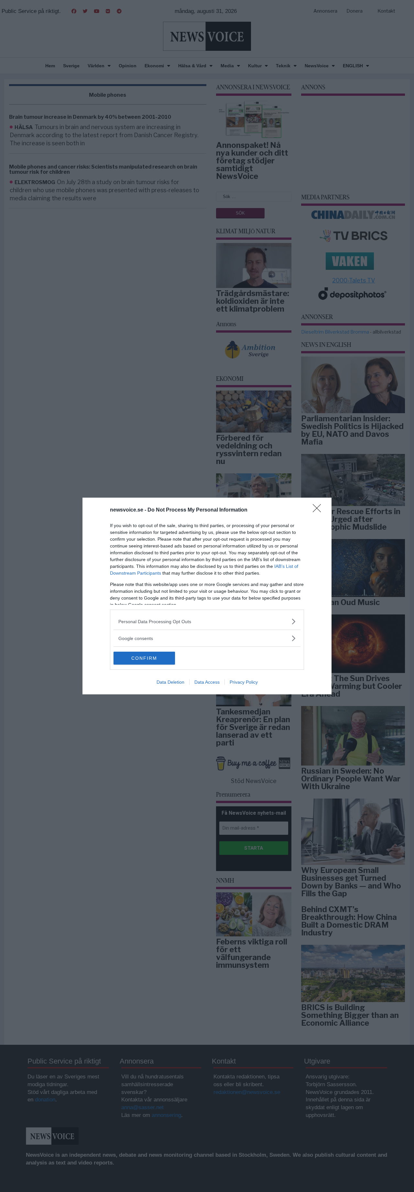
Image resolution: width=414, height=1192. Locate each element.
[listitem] (207, 621)
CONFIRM (144, 658)
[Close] (319, 510)
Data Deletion (170, 682)
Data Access (207, 682)
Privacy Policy (244, 682)
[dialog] (207, 596)
